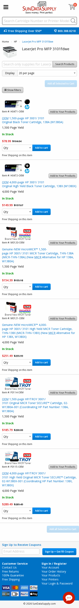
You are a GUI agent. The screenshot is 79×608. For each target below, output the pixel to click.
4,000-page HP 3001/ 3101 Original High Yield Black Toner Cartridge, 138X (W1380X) (39, 184)
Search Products (64, 64)
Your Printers (50, 579)
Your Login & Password (57, 583)
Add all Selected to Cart (60, 83)
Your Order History (54, 571)
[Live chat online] (69, 598)
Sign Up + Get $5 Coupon (59, 551)
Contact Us (9, 567)
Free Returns (10, 571)
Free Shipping (11, 579)
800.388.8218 (67, 31)
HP (15, 41)
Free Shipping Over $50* (25, 31)
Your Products (51, 575)
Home (5, 41)
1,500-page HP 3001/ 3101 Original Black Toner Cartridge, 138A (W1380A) (32, 120)
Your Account (50, 567)
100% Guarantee (13, 575)
